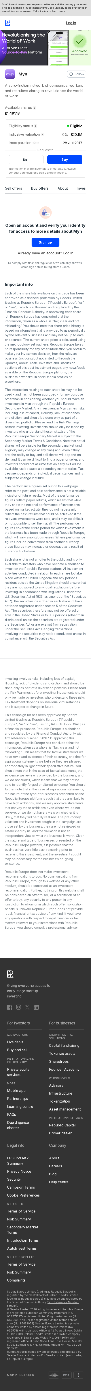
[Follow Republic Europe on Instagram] (18, 1007)
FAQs (11, 1114)
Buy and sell (17, 1050)
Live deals (15, 1042)
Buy (64, 159)
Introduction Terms (23, 1240)
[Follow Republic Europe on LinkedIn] (36, 1007)
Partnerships (17, 1098)
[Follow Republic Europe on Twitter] (27, 1007)
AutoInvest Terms (21, 1248)
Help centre (58, 1182)
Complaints (16, 1280)
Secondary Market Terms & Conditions (33, 441)
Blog (52, 1174)
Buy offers (40, 188)
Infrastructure (60, 1093)
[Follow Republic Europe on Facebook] (9, 1007)
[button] (83, 23)
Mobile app (16, 1090)
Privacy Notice (19, 1171)
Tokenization (59, 1101)
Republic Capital (62, 1125)
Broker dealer (60, 1133)
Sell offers (13, 188)
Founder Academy (64, 1069)
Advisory (56, 1085)
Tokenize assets (62, 1053)
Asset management (64, 1109)
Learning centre (20, 1106)
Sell (26, 159)
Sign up (45, 242)
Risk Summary (19, 1219)
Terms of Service (21, 1211)
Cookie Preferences (23, 1195)
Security (14, 1179)
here (45, 344)
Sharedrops (58, 1061)
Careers (55, 1166)
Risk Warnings (69, 422)
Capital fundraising (64, 1045)
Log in (68, 253)
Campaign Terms (21, 1187)
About (62, 188)
